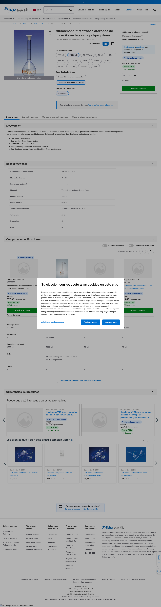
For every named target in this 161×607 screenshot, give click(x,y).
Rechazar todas (90, 322)
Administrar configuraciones (52, 322)
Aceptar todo (111, 322)
